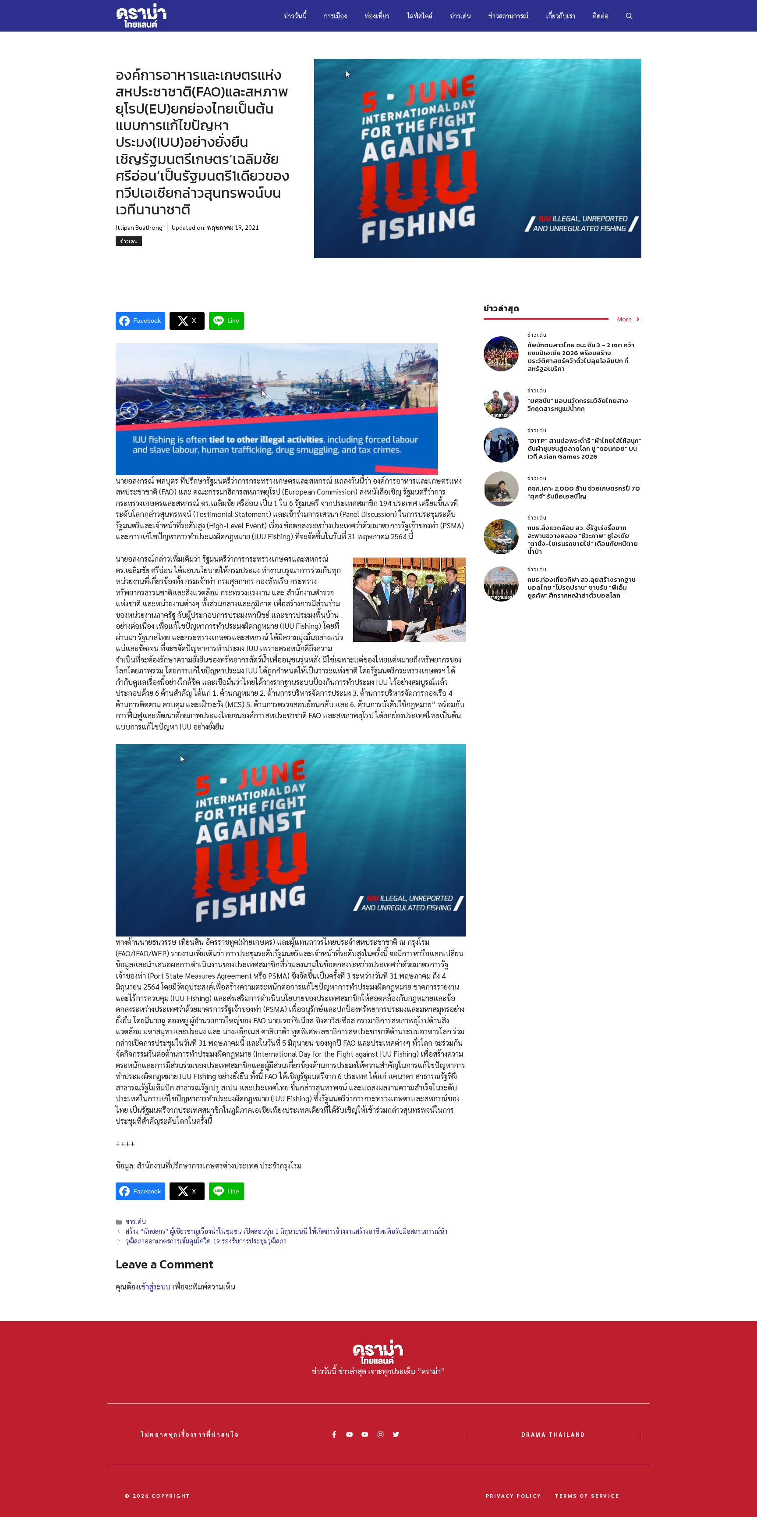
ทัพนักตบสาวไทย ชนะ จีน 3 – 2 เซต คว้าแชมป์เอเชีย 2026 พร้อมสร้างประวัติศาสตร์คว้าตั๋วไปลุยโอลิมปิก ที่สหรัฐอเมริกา (580, 357)
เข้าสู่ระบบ (154, 1286)
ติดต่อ (600, 15)
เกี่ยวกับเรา (560, 15)
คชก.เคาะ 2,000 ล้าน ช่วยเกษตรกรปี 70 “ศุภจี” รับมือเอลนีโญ (583, 492)
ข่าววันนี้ (295, 15)
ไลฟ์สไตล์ (419, 15)
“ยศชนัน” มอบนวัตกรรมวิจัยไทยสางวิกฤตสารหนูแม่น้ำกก (577, 404)
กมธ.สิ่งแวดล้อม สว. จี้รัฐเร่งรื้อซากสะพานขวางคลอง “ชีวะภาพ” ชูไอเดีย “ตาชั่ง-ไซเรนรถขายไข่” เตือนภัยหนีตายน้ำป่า (582, 539)
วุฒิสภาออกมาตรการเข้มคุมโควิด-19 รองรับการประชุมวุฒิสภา (206, 1241)
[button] (629, 16)
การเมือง (335, 15)
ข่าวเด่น (460, 15)
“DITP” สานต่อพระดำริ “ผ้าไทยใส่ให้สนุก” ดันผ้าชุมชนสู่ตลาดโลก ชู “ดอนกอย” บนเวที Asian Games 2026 (584, 448)
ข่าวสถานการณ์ (508, 15)
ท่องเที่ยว (376, 15)
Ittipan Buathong (139, 227)
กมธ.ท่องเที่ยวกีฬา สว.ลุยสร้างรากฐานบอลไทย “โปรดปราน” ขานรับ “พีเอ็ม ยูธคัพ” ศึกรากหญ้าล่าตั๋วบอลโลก (581, 587)
